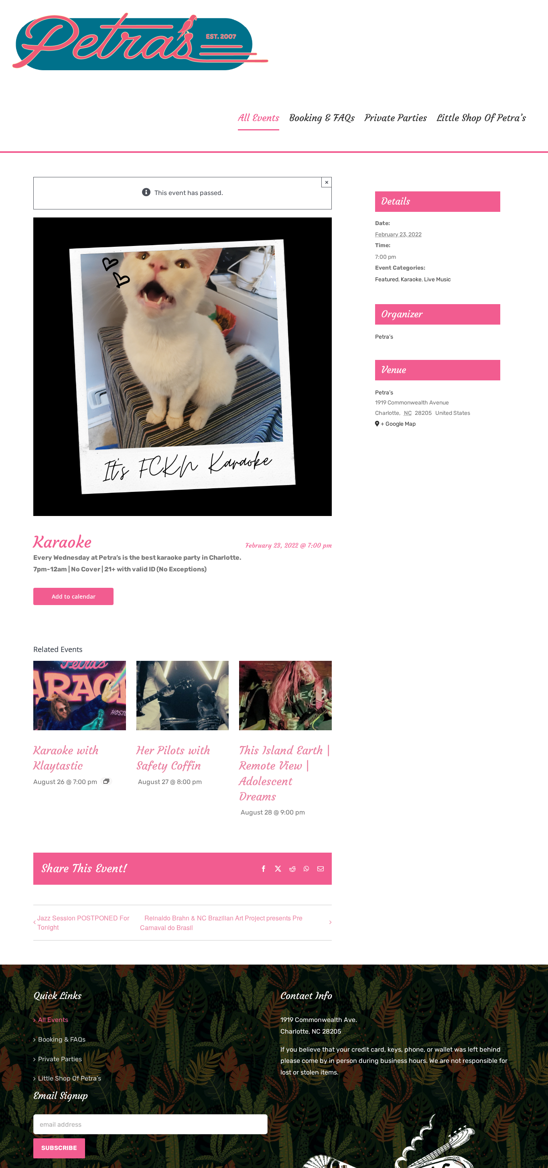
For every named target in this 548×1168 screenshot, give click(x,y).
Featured (386, 279)
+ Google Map (398, 423)
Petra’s (384, 336)
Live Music (437, 279)
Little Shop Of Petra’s (69, 1078)
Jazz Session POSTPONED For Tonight (83, 922)
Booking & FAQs (61, 1039)
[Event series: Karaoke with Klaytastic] (106, 781)
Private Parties (60, 1059)
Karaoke (411, 279)
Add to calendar (73, 596)
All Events (53, 1020)
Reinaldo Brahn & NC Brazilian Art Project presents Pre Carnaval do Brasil (221, 922)
